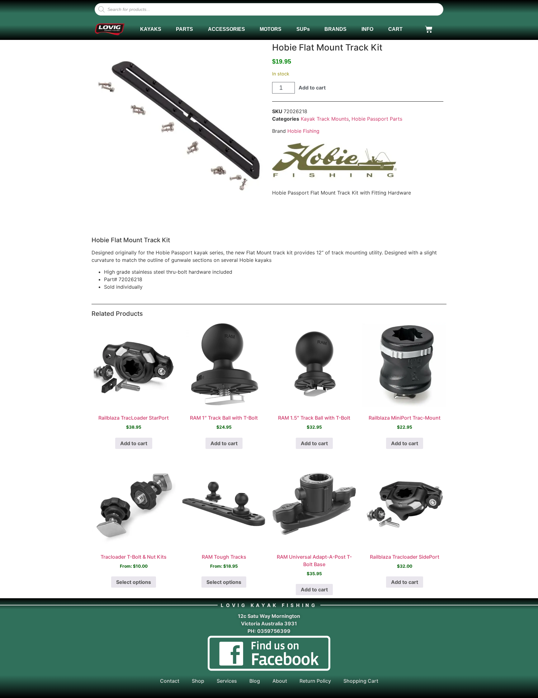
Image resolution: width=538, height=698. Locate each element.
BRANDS (335, 29)
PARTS (184, 29)
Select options (133, 582)
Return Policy (315, 681)
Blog (254, 681)
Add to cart (312, 87)
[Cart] (429, 29)
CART (395, 29)
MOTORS (270, 29)
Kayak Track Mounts (325, 119)
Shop (198, 681)
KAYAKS (150, 29)
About (279, 681)
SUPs (303, 29)
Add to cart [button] (133, 443)
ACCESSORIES (226, 29)
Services (227, 681)
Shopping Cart (360, 681)
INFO (367, 29)
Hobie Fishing (303, 131)
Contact (169, 681)
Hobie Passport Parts (377, 119)
